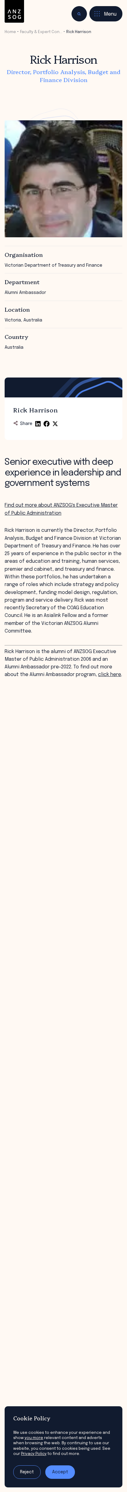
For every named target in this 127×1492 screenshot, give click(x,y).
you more (34, 1438)
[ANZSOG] (14, 11)
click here (109, 674)
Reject (27, 1472)
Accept (60, 1472)
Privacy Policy (34, 1454)
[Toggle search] (79, 13)
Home (10, 32)
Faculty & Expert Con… (41, 32)
